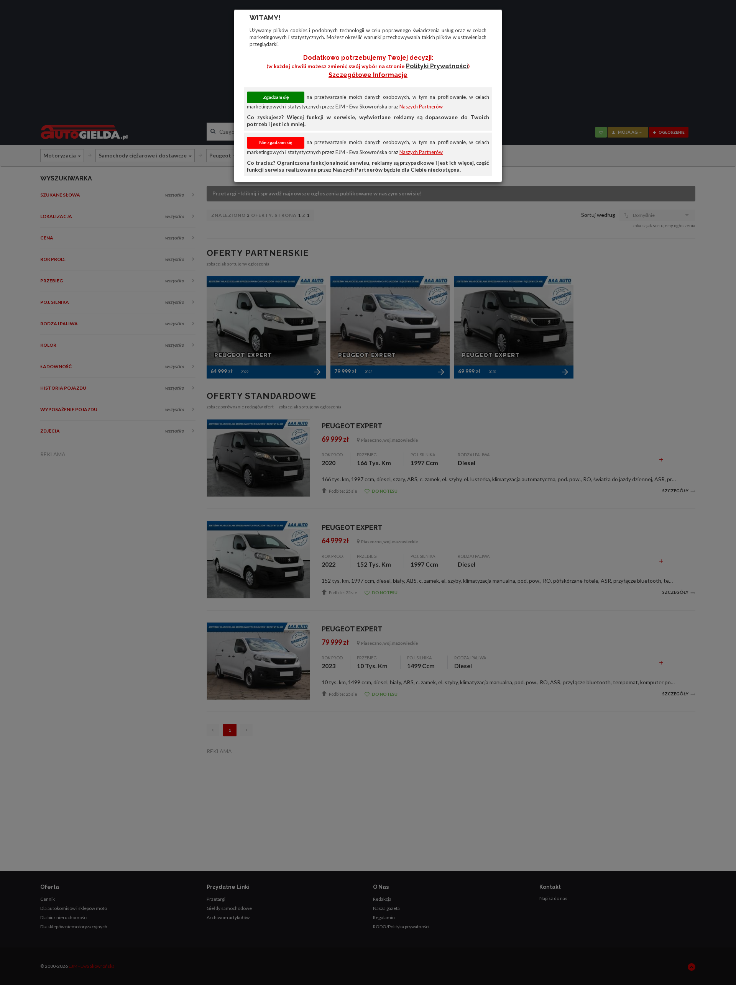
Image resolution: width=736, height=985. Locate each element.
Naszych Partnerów (421, 106)
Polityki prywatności (437, 66)
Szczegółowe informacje (368, 75)
